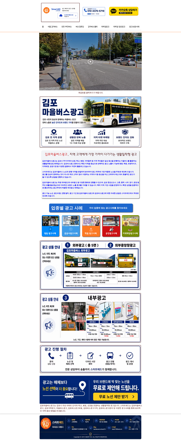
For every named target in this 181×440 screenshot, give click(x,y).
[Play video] (90, 61)
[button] (53, 27)
